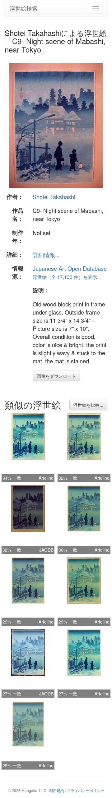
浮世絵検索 (24, 8)
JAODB (46, 550)
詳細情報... (46, 254)
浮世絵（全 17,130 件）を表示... (67, 276)
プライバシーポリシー (85, 790)
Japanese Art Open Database (70, 268)
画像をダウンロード (56, 376)
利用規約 (56, 790)
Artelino (46, 478)
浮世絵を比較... (88, 405)
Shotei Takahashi (54, 197)
